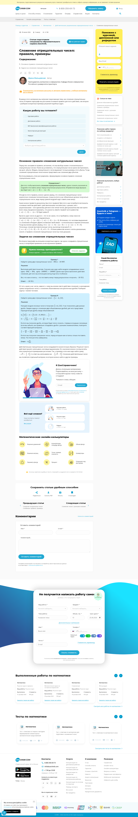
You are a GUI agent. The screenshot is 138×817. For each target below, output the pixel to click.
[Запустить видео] (109, 168)
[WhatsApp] (88, 635)
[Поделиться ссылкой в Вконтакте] (38, 73)
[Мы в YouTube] (51, 796)
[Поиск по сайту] (120, 13)
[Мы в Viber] (51, 783)
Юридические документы (93, 792)
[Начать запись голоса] (99, 54)
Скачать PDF (48, 495)
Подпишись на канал (109, 231)
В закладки (72, 495)
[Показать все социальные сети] (11, 49)
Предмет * (76, 605)
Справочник (77, 14)
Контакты (95, 14)
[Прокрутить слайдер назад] (116, 675)
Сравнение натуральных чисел (107, 118)
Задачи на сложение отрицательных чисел (37, 68)
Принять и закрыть (12, 811)
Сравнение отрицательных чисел (108, 115)
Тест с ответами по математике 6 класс (105, 733)
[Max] (99, 635)
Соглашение (8, 807)
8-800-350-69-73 (50, 763)
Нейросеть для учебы (111, 780)
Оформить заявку (95, 8)
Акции (87, 14)
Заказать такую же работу (25, 700)
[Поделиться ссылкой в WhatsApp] (25, 73)
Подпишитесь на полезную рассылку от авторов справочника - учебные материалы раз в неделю (55, 91)
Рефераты (100, 193)
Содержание (11, 35)
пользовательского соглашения (77, 390)
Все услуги (27, 423)
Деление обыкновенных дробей (107, 102)
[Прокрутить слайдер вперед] (121, 675)
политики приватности (62, 392)
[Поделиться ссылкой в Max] (42, 73)
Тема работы (103, 279)
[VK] (93, 635)
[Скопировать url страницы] (21, 73)
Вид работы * (103, 272)
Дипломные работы (103, 187)
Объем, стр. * (77, 614)
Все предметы (101, 202)
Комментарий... (26, 538)
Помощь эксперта (72, 787)
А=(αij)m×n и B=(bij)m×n (104, 138)
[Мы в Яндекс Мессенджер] (43, 787)
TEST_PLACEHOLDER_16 (104, 135)
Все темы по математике (105, 121)
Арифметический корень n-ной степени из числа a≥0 (107, 145)
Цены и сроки (20, 14)
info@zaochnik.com (51, 766)
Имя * (23, 528)
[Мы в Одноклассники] (47, 796)
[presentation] (40, 190)
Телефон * (76, 627)
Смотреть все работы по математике (107, 706)
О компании (47, 14)
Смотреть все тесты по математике (108, 748)
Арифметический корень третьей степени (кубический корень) (108, 154)
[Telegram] (82, 635)
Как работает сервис (78, 42)
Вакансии (88, 780)
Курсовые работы (102, 190)
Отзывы (68, 14)
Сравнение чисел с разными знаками (106, 111)
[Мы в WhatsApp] (55, 783)
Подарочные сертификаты (112, 774)
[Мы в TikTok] (55, 796)
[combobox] (54, 145)
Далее (81, 152)
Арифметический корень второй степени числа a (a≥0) (107, 150)
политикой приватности (36, 565)
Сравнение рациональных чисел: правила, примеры (108, 106)
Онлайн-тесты (108, 765)
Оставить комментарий (31, 556)
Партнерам (88, 783)
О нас (87, 763)
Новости (87, 774)
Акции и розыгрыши (91, 777)
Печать (60, 495)
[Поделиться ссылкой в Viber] (29, 73)
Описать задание (78, 251)
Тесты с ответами (49, 19)
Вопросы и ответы (110, 771)
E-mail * (60, 528)
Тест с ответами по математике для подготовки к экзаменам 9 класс (67, 733)
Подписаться (81, 385)
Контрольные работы (104, 196)
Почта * (101, 264)
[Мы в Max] (59, 783)
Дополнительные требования (69, 623)
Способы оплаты (34, 14)
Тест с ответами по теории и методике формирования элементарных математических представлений (32, 734)
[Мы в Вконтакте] (47, 783)
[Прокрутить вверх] (134, 809)
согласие (81, 392)
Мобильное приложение (112, 777)
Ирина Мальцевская (40, 78)
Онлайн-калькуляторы (33, 19)
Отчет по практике (103, 199)
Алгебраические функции (105, 141)
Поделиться (36, 495)
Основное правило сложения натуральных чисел (39, 64)
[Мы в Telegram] (43, 783)
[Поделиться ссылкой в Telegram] (33, 73)
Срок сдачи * (94, 614)
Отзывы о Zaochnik (91, 771)
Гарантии (58, 14)
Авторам (43, 8)
